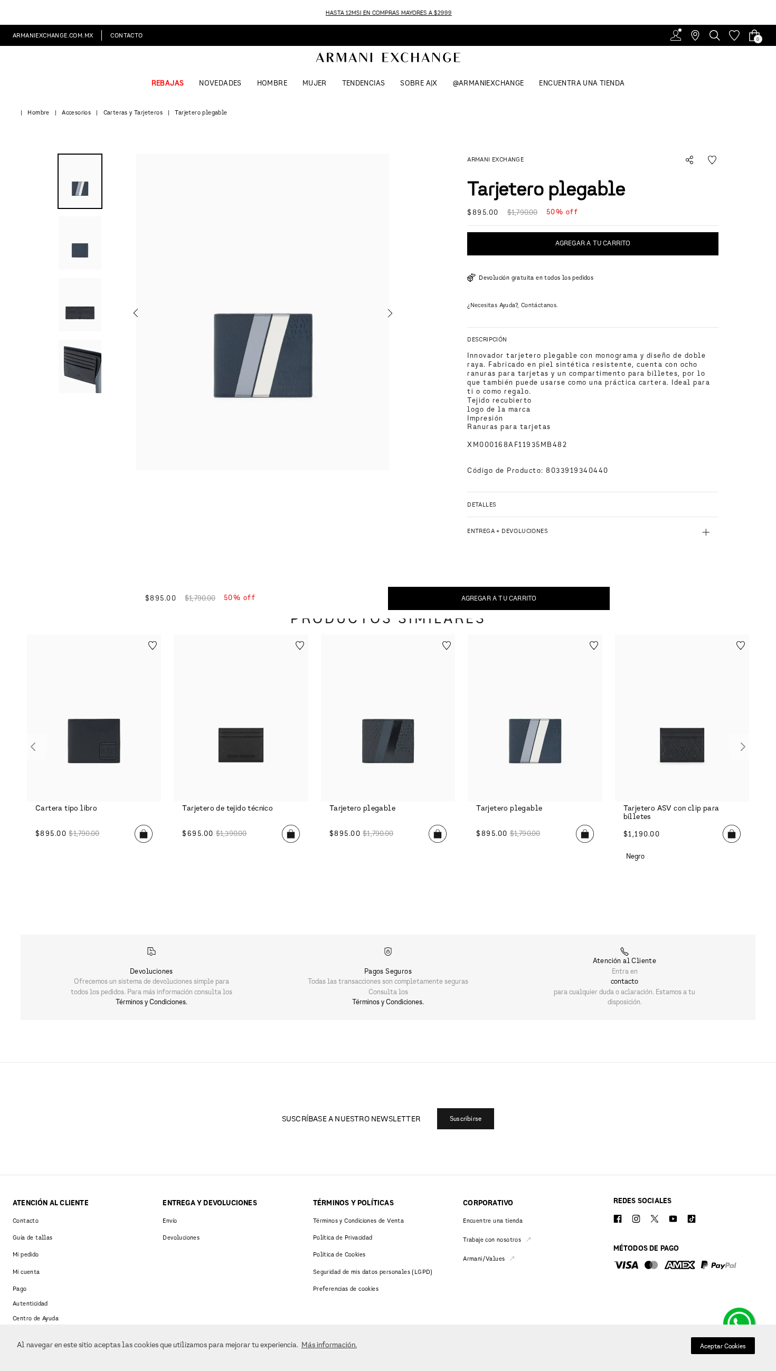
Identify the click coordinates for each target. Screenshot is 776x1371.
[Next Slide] (770, 12)
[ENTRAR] (675, 35)
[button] (263, 312)
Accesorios (76, 112)
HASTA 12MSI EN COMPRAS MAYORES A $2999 (388, 12)
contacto (624, 981)
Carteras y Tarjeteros (133, 112)
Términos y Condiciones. (151, 1001)
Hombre (38, 112)
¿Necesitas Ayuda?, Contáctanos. (512, 305)
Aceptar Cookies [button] (723, 1345)
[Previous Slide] (6, 12)
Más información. (329, 1344)
